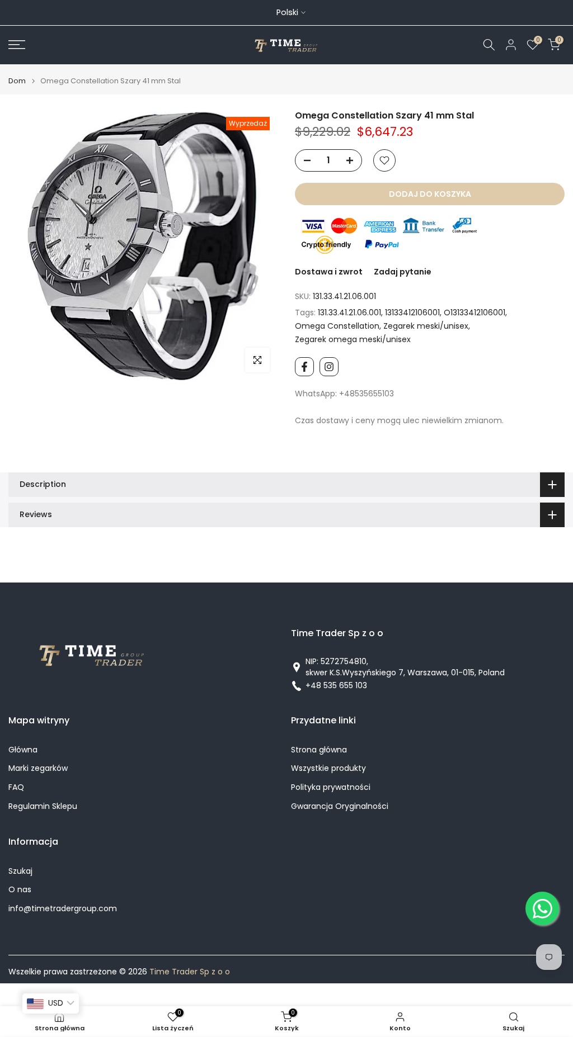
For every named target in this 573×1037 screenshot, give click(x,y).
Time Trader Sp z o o (189, 972)
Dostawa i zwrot (329, 271)
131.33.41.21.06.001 (349, 312)
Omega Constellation (337, 326)
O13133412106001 (474, 312)
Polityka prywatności (330, 787)
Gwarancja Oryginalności (339, 806)
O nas (19, 889)
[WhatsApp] (542, 908)
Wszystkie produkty (328, 768)
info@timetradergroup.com (62, 908)
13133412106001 (412, 312)
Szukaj (20, 871)
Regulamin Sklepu (42, 806)
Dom (17, 80)
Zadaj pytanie (402, 271)
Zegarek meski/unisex (425, 326)
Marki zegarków (38, 768)
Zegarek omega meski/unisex (353, 339)
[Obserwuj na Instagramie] (329, 366)
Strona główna (319, 750)
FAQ (16, 787)
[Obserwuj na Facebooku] (304, 366)
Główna (22, 750)
